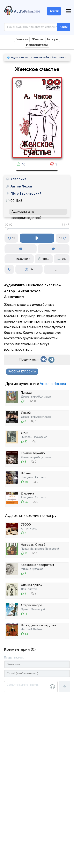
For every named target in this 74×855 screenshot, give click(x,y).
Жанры (37, 39)
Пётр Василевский (26, 194)
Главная (22, 39)
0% (64, 259)
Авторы (52, 39)
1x (32, 269)
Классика (58, 57)
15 (13, 238)
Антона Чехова (53, 384)
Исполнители (37, 45)
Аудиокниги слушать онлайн (30, 57)
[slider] (37, 229)
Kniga (27, 11)
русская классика (22, 371)
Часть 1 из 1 (22, 259)
